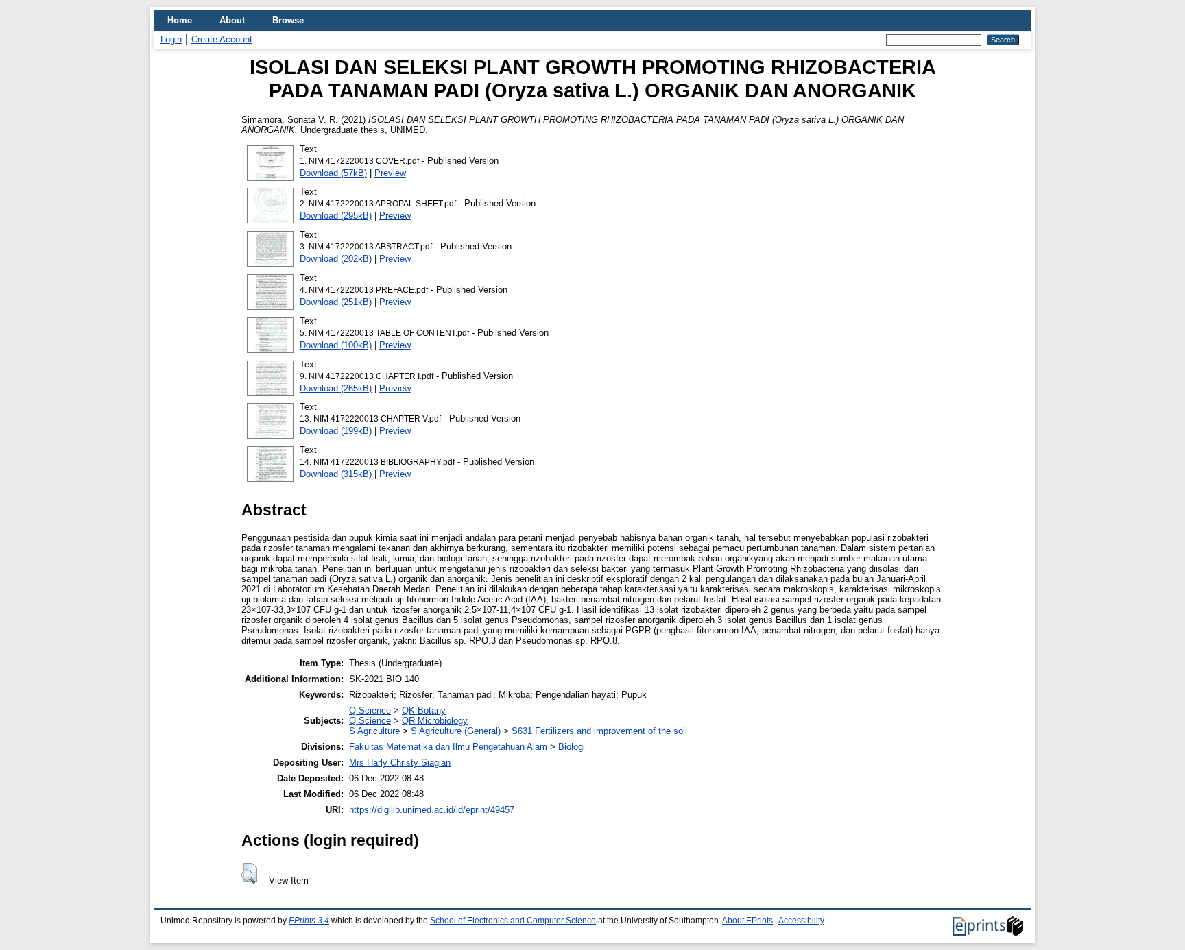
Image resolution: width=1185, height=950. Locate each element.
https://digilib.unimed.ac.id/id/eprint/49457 (431, 810)
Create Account (221, 39)
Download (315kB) (336, 474)
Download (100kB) (336, 345)
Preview (390, 173)
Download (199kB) (336, 431)
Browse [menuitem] (288, 20)
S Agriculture (374, 731)
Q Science (370, 710)
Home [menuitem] (179, 20)
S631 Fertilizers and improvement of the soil (599, 731)
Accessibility (801, 920)
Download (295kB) (336, 215)
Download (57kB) (333, 173)
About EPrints (747, 920)
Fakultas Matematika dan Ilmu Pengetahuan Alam (448, 747)
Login (171, 39)
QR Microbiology (435, 721)
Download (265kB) (336, 388)
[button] (249, 873)
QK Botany (424, 710)
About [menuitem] (232, 20)
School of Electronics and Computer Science (513, 920)
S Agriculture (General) (456, 731)
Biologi (571, 747)
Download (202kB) (336, 259)
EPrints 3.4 (309, 920)
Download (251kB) (336, 302)
